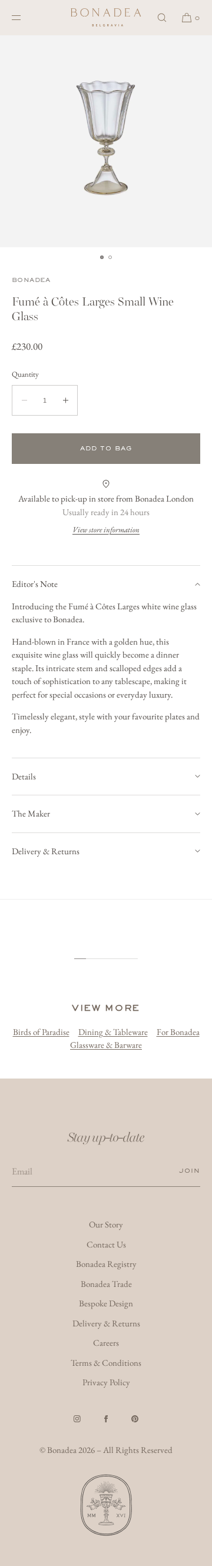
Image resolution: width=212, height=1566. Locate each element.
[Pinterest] (135, 1419)
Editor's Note (35, 583)
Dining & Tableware (113, 1031)
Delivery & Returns (46, 851)
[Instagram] (77, 1419)
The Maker (31, 813)
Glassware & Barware (106, 1044)
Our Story (106, 1224)
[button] (162, 17)
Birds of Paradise (41, 1031)
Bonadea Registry (106, 1263)
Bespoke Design (106, 1303)
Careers (106, 1342)
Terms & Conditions (106, 1362)
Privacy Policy (106, 1382)
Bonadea (31, 280)
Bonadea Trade (106, 1283)
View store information (106, 530)
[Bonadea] (106, 17)
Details (24, 776)
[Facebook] (106, 1419)
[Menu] (26, 17)
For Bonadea (178, 1031)
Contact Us (106, 1244)
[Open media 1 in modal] (106, 141)
